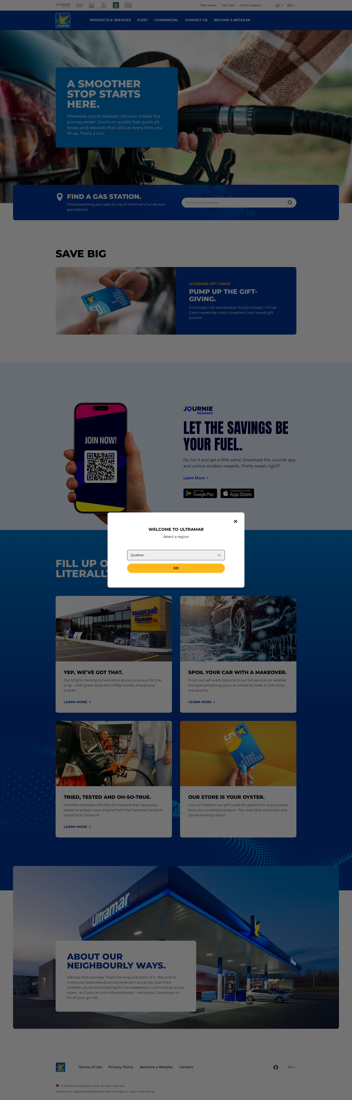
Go (176, 568)
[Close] (235, 521)
